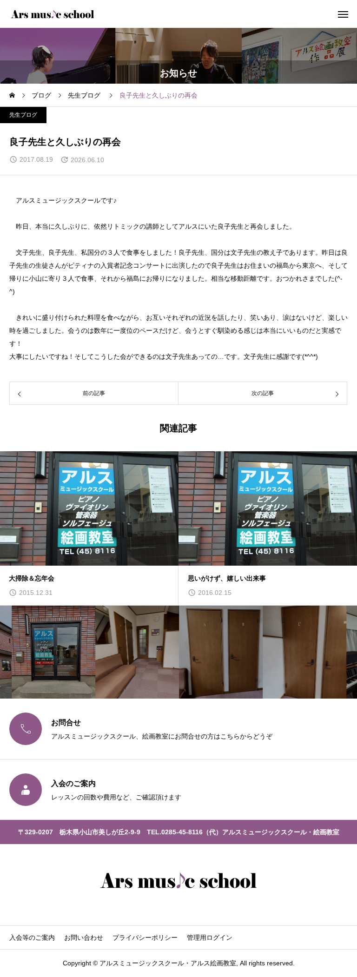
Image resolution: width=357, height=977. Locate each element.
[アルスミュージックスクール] (52, 14)
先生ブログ (23, 115)
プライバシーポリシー (145, 937)
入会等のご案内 (32, 937)
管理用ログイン (209, 937)
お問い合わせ (83, 937)
